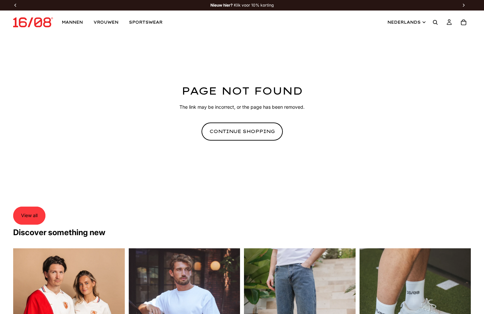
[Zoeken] (435, 22)
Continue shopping (242, 131)
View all (29, 215)
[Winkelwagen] (463, 22)
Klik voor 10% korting (242, 5)
